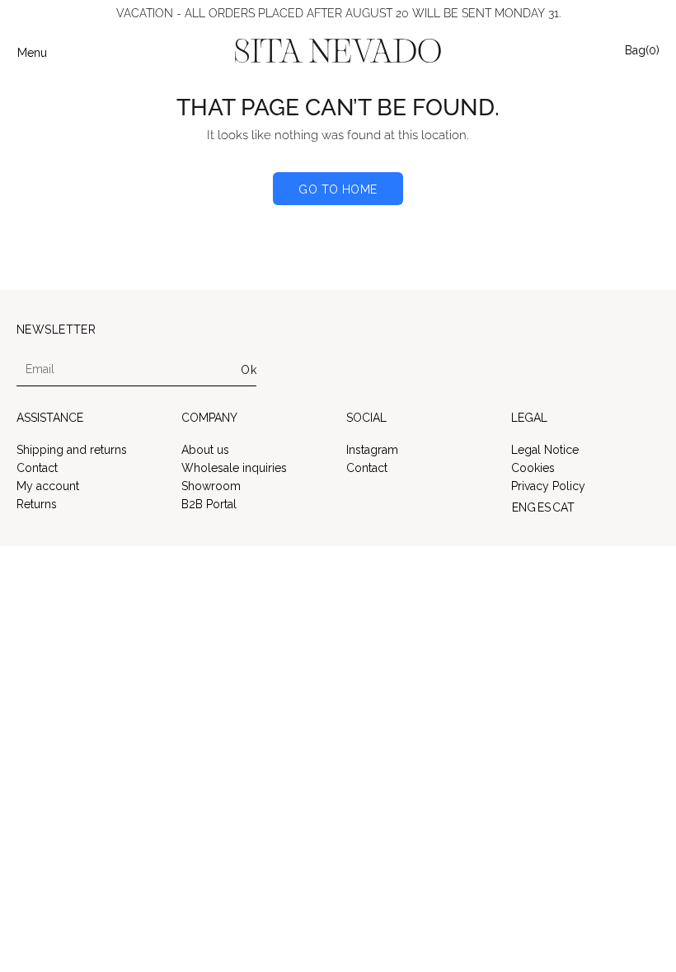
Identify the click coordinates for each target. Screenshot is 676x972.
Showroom (211, 486)
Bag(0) (642, 50)
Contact (37, 467)
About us (205, 449)
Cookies (533, 467)
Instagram (372, 449)
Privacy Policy (548, 486)
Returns (36, 504)
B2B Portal (209, 504)
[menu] (585, 507)
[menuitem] (524, 507)
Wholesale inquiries (234, 467)
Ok (248, 370)
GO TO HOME (337, 189)
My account (47, 486)
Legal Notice (545, 449)
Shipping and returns (71, 449)
